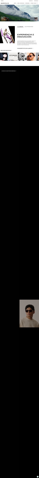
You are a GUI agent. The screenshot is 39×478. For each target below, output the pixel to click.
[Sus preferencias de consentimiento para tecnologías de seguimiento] (37, 476)
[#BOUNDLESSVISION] (11, 50)
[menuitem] (15, 3)
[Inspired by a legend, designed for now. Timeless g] (22, 57)
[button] (37, 3)
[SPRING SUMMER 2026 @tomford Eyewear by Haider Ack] (4, 57)
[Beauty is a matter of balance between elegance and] (31, 57)
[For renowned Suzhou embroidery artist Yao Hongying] (13, 57)
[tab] (20, 26)
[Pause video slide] (19, 20)
